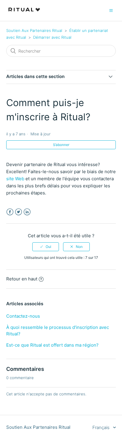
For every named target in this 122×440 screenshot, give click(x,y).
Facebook (10, 212)
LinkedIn (27, 212)
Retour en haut (21, 279)
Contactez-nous (23, 316)
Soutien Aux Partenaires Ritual (34, 30)
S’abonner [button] (61, 144)
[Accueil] (24, 13)
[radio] (45, 246)
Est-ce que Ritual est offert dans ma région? (52, 345)
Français (101, 427)
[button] (111, 10)
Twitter (18, 212)
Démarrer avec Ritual (52, 37)
